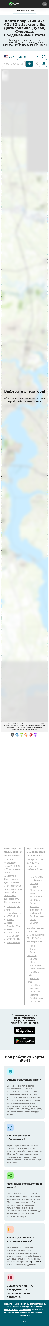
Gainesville (35, 991)
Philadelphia (36, 890)
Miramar (34, 995)
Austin (33, 919)
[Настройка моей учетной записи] (44, 4)
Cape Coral (35, 985)
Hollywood (35, 988)
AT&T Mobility (14, 916)
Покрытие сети (29, 64)
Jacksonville (36, 913)
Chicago (34, 883)
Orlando (33, 959)
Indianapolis (36, 909)
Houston (34, 887)
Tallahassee (35, 965)
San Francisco (37, 916)
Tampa (33, 949)
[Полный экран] (44, 57)
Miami (33, 945)
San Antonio (36, 896)
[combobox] (9, 57)
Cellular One (13, 932)
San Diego (35, 900)
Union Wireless (14, 913)
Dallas (33, 903)
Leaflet (7, 724)
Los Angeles (36, 880)
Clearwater (35, 1001)
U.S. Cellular (13, 936)
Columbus (35, 923)
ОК (24, 1321)
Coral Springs (36, 998)
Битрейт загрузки (35, 64)
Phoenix (34, 893)
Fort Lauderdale (37, 968)
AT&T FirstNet (13, 939)
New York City (36, 877)
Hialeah (33, 962)
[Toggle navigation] (4, 4)
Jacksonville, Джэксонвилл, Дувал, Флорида (12, 898)
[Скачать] (24, 1030)
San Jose (34, 906)
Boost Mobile (13, 942)
